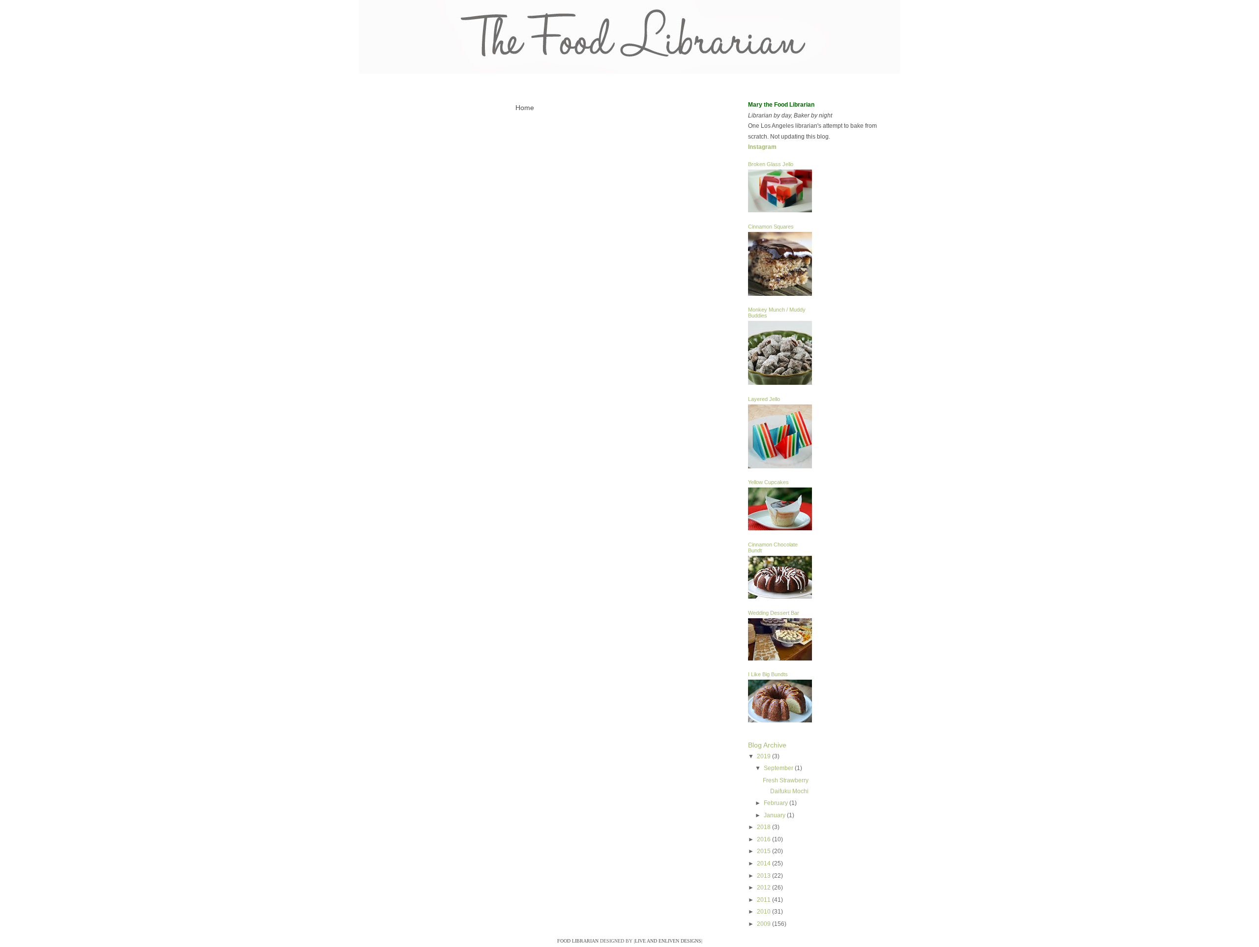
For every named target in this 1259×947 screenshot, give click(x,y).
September (779, 768)
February (776, 803)
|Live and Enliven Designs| (668, 941)
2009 (764, 923)
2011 (764, 899)
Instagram (762, 146)
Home (524, 108)
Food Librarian (578, 941)
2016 (764, 839)
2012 (764, 887)
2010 (764, 911)
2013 (764, 875)
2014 (764, 863)
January (775, 815)
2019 (764, 756)
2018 (764, 827)
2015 (764, 851)
